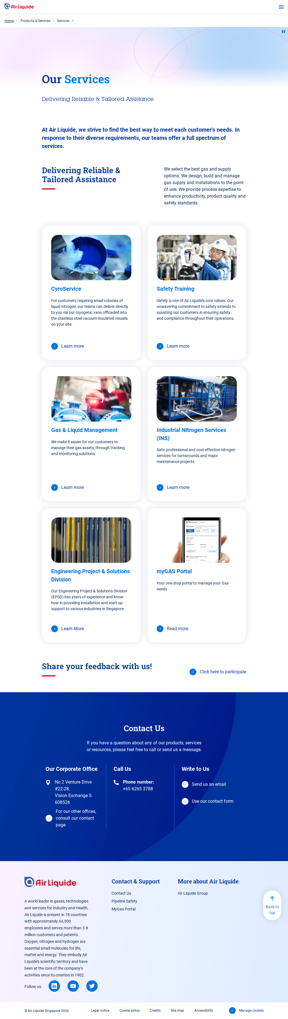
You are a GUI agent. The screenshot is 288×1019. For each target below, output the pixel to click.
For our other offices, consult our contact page (76, 818)
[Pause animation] (283, 31)
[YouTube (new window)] (73, 986)
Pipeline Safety (124, 901)
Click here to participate (223, 671)
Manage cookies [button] (251, 1011)
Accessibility (203, 1011)
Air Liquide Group (193, 893)
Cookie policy (130, 1011)
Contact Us (121, 893)
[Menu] (281, 7)
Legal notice (100, 1011)
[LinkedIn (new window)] (54, 986)
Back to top (272, 910)
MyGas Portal (124, 909)
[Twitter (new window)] (92, 986)
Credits (155, 1011)
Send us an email (209, 784)
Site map (177, 1011)
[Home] (19, 6)
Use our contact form (212, 801)
